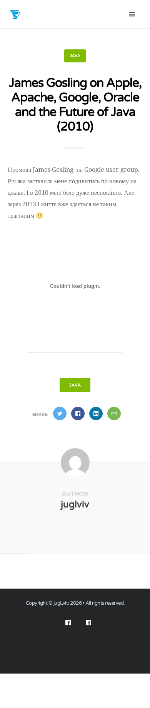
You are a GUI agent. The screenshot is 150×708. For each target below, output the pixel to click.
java (75, 55)
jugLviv (60, 603)
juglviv (75, 504)
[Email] (68, 623)
